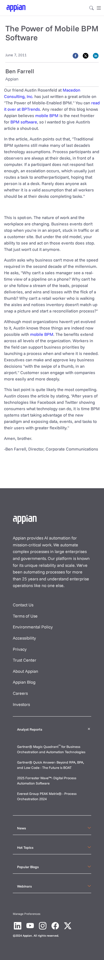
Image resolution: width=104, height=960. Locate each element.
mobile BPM (46, 115)
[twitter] (86, 55)
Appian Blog (24, 682)
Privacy (20, 649)
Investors (21, 704)
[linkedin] (96, 55)
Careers (20, 693)
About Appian (25, 671)
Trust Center (24, 660)
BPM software (23, 122)
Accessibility (24, 638)
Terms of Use (25, 616)
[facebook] (75, 55)
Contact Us (23, 604)
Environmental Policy (33, 626)
